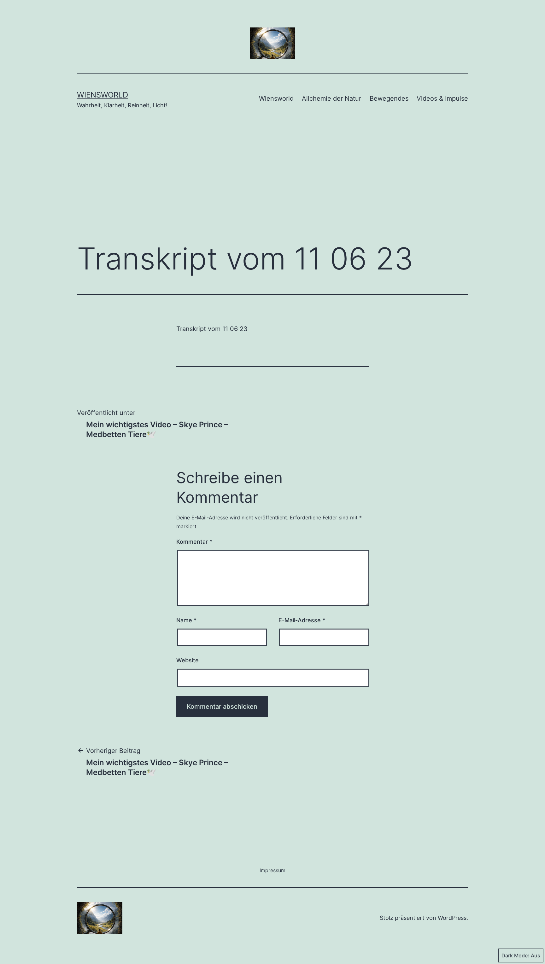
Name (186, 620)
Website (187, 660)
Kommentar (194, 541)
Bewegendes (389, 98)
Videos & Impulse (442, 98)
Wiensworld (102, 94)
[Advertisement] (272, 185)
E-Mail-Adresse (301, 620)
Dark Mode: (515, 955)
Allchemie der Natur (331, 98)
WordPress (452, 917)
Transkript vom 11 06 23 (212, 329)
